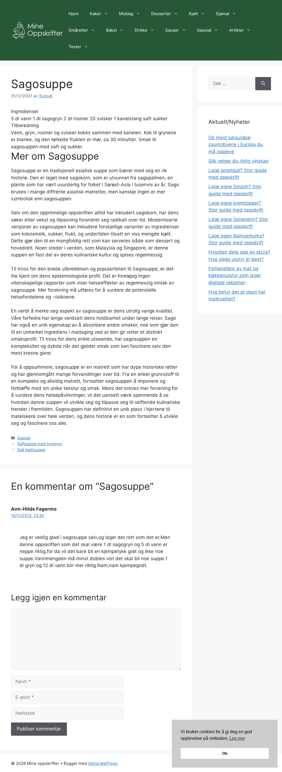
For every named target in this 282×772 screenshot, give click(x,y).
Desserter (161, 13)
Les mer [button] (237, 738)
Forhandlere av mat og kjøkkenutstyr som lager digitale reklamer (234, 275)
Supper (24, 438)
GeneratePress (103, 763)
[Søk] (263, 83)
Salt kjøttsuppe (31, 449)
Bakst (111, 30)
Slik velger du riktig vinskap (238, 161)
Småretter (78, 30)
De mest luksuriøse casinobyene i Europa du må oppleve (235, 144)
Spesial (204, 30)
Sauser (172, 30)
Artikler (236, 30)
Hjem (74, 13)
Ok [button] (224, 753)
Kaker (95, 13)
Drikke (141, 30)
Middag (126, 13)
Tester (75, 46)
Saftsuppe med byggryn (39, 443)
